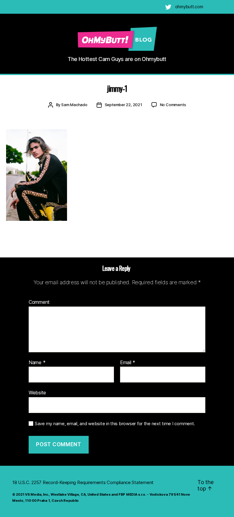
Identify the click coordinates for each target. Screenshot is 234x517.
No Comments (173, 104)
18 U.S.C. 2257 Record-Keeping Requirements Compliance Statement (83, 482)
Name (37, 362)
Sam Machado (74, 104)
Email (127, 362)
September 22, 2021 (123, 104)
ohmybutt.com (189, 6)
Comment (39, 302)
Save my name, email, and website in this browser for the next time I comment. (115, 423)
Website (37, 393)
